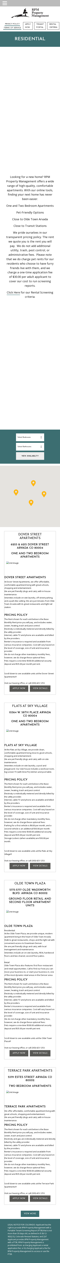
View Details (40, 688)
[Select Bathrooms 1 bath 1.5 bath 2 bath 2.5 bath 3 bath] (30, 447)
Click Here (13, 292)
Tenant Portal (40, 25)
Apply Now (28, 25)
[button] (33, 483)
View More (30, 1214)
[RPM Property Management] (30, 13)
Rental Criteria (53, 25)
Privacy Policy (12, 24)
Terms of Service (12, 28)
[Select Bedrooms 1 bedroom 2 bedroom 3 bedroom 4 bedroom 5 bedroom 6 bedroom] (30, 437)
